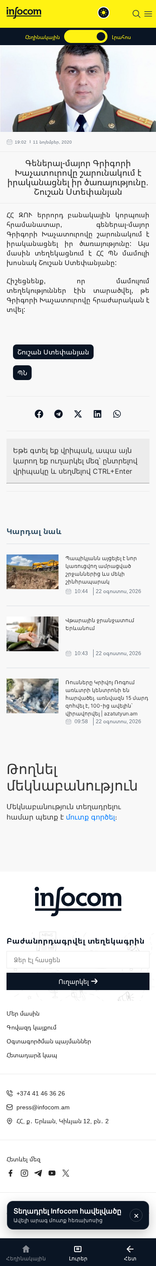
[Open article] (32, 571)
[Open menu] (148, 14)
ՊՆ (22, 372)
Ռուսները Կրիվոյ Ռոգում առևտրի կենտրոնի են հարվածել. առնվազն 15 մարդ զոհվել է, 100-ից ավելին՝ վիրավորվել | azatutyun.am (106, 698)
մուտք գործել (90, 817)
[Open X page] (66, 1173)
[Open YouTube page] (52, 1173)
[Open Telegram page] (38, 1173)
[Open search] (136, 14)
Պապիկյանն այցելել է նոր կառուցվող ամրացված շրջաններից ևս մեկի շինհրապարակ (101, 570)
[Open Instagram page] (24, 1173)
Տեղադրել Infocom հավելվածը (67, 1215)
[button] (39, 413)
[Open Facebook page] (10, 1173)
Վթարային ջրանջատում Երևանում (99, 624)
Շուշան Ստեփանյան (53, 352)
